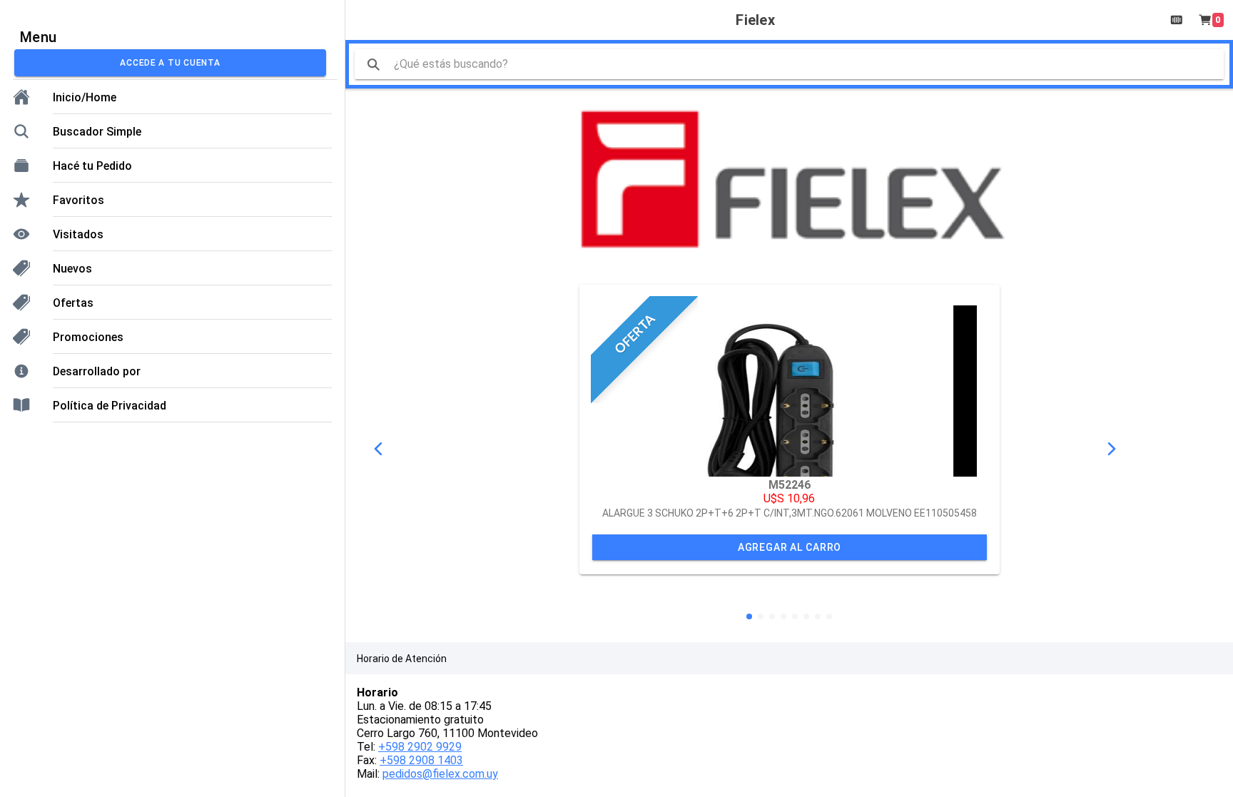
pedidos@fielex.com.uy (440, 774)
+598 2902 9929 (420, 746)
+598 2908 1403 (421, 760)
